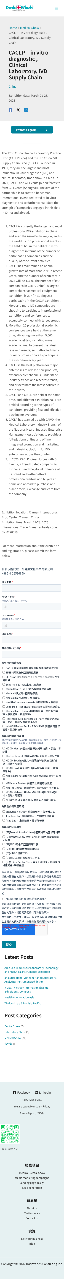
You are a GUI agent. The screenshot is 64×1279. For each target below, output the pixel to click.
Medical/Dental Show (32, 1173)
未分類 (8, 1043)
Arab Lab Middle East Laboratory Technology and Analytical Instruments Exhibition (31, 969)
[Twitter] (18, 109)
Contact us (32, 1218)
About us (32, 1208)
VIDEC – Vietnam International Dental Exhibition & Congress (26, 989)
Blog (32, 1243)
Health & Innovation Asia (19, 997)
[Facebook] (10, 109)
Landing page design (32, 1182)
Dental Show (12, 1026)
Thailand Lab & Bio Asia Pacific (22, 1003)
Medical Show (12, 1038)
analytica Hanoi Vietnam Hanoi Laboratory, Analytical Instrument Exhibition (30, 979)
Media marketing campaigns (32, 1177)
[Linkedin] (26, 109)
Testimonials (32, 1213)
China (13, 86)
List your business (32, 1238)
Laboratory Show (15, 1032)
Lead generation (32, 1187)
